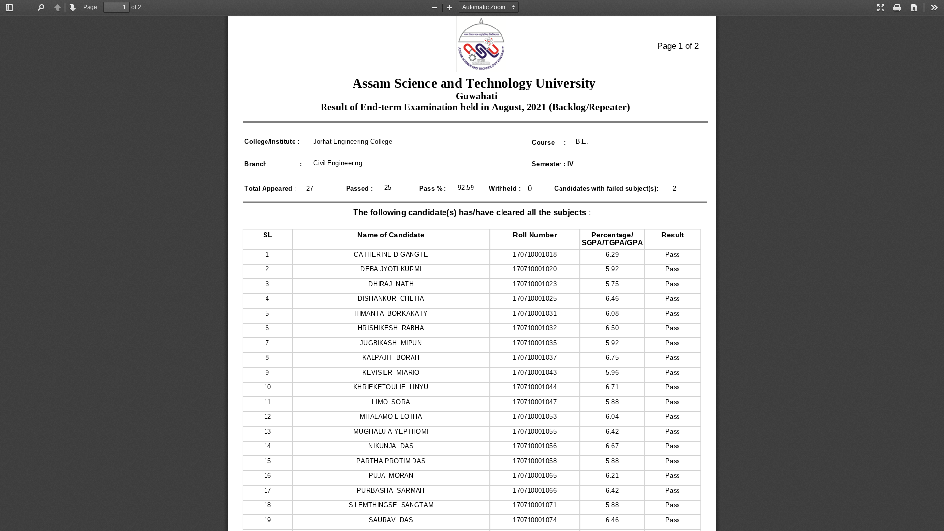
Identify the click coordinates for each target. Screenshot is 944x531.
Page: (91, 7)
